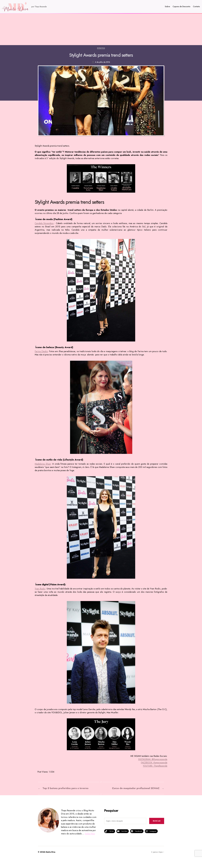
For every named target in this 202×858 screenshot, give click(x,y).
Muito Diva (50, 852)
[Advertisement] (101, 29)
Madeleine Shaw (43, 463)
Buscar (156, 821)
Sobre (167, 6)
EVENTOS (101, 48)
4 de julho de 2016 (102, 62)
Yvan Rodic (40, 588)
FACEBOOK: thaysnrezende (154, 762)
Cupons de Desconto (181, 6)
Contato (196, 6)
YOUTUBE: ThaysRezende (155, 765)
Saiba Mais (90, 833)
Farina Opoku (41, 351)
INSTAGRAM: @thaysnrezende (152, 759)
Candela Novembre (44, 223)
